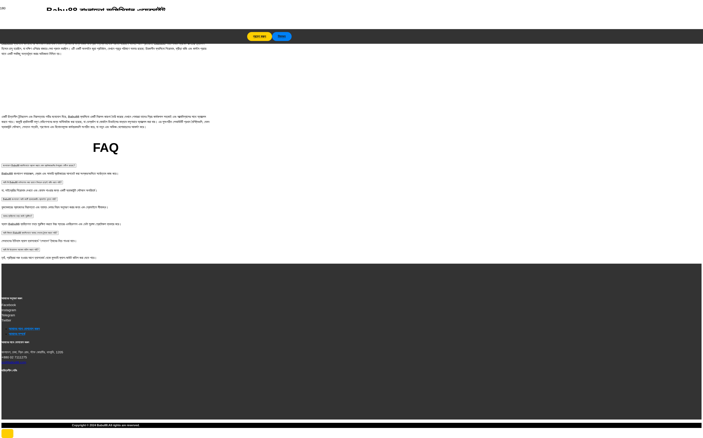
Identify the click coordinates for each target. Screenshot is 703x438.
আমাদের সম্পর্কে (17, 334)
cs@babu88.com (13, 362)
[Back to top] (7, 433)
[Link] (50, 42)
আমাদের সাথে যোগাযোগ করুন (24, 329)
